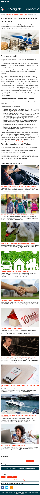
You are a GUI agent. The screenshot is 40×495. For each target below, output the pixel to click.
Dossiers (22, 493)
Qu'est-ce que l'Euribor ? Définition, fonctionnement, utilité (18, 357)
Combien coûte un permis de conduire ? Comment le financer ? (19, 186)
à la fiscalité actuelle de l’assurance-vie (22, 112)
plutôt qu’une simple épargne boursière (18, 141)
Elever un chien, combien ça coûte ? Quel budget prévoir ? (18, 243)
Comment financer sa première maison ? (12, 328)
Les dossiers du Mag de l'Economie (15, 14)
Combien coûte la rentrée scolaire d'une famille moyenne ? (18, 214)
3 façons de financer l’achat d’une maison (13, 300)
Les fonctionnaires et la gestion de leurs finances (15, 271)
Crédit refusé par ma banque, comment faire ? (14, 445)
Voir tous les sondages (20, 480)
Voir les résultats (11, 477)
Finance (26, 14)
